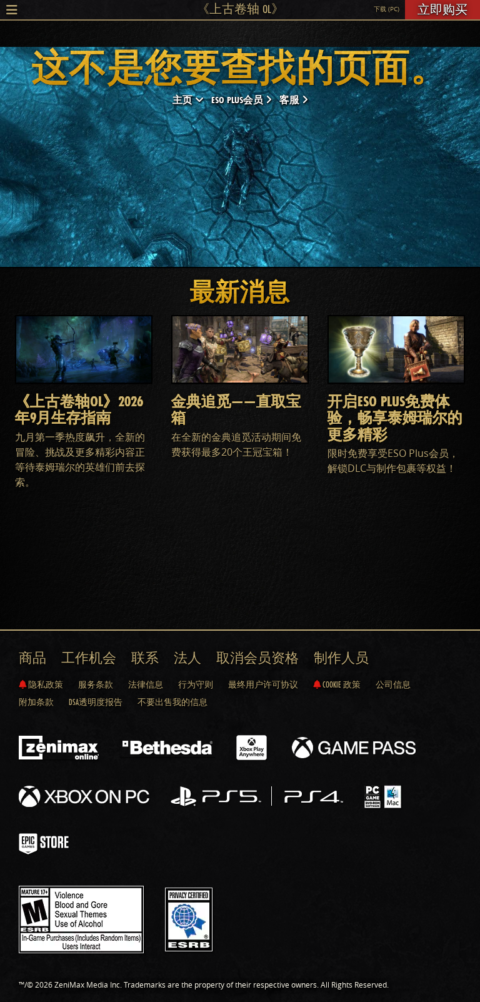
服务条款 (95, 684)
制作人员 (341, 658)
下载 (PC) (386, 9)
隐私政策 (44, 684)
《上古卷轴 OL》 (240, 9)
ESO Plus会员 (238, 99)
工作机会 (88, 658)
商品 (32, 658)
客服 (290, 99)
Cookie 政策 (341, 684)
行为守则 (195, 684)
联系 (145, 658)
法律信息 (145, 684)
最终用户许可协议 (263, 684)
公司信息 (393, 684)
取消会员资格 (257, 658)
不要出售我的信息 (173, 702)
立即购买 (443, 9)
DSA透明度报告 (95, 702)
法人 (187, 658)
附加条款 (36, 702)
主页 (183, 99)
